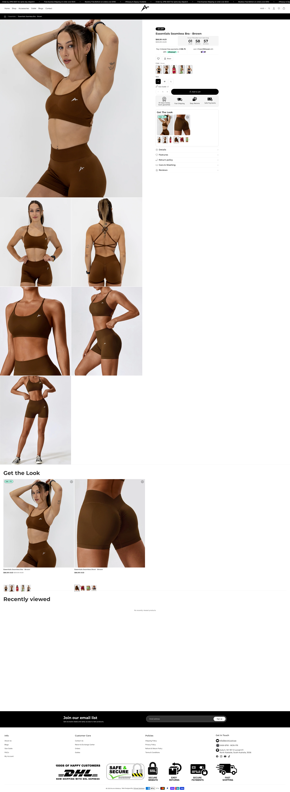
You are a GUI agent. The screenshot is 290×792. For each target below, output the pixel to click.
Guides (77, 752)
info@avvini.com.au (228, 740)
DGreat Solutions (139, 788)
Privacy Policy (150, 745)
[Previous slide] (159, 124)
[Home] (5, 16)
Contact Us (79, 741)
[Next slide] (170, 124)
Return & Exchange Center (85, 745)
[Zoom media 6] (35, 420)
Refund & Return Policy (153, 748)
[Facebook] (217, 756)
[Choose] (170, 132)
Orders (77, 748)
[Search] (269, 8)
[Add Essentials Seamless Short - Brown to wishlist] (187, 117)
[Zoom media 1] (71, 108)
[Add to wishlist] (158, 58)
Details (162, 149)
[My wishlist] (278, 8)
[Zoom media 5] (106, 331)
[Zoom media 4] (35, 331)
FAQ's (7, 752)
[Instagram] (221, 756)
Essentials (12, 16)
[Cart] (283, 8)
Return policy (166, 160)
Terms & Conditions (152, 752)
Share (169, 58)
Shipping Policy (151, 741)
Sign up (219, 719)
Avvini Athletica (116, 788)
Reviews (163, 170)
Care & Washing (167, 165)
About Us (8, 741)
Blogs (7, 745)
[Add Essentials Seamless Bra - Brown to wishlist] (170, 117)
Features (163, 155)
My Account (9, 756)
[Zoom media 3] (106, 242)
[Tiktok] (229, 756)
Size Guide (162, 87)
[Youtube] (225, 756)
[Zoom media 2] (35, 242)
